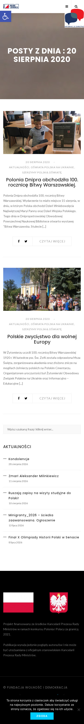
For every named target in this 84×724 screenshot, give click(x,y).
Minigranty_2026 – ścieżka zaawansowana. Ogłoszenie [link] (32, 517)
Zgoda (42, 716)
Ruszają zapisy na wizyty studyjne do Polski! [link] (40, 495)
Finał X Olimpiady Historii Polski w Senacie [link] (44, 537)
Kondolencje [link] (19, 459)
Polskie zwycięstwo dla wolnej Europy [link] (42, 339)
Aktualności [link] (19, 167)
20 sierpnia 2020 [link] (38, 162)
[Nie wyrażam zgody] (78, 709)
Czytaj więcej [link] (52, 241)
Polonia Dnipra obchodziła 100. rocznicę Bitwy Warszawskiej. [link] (42, 182)
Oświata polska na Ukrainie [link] (52, 167)
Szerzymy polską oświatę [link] (42, 172)
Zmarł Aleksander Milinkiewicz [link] (34, 476)
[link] (5, 16)
